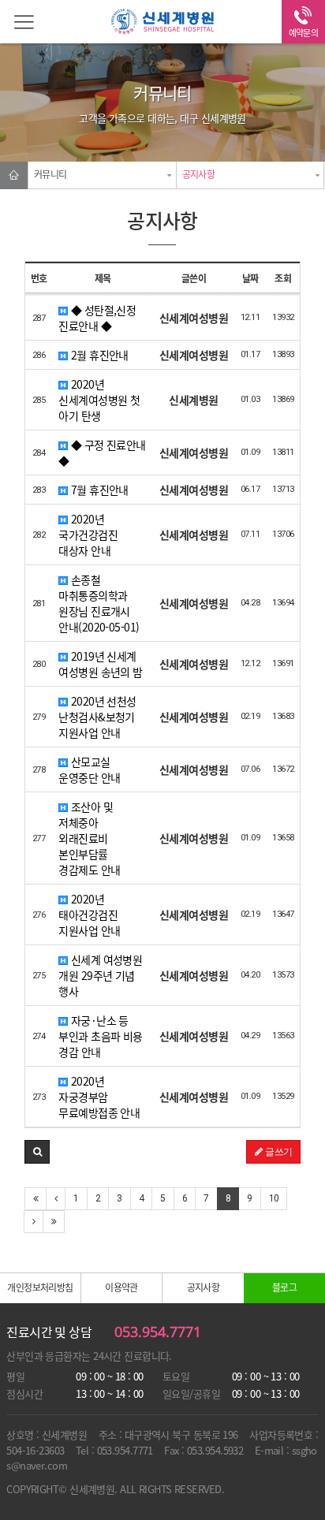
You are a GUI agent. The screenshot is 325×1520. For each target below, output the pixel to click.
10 (274, 1198)
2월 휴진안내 (98, 355)
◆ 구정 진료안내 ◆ (101, 452)
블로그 (284, 1287)
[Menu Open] (21, 21)
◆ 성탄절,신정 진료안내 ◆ (97, 317)
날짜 (250, 278)
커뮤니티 (50, 174)
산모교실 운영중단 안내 (89, 769)
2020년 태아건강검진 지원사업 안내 (89, 914)
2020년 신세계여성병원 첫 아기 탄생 (99, 399)
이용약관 (121, 1287)
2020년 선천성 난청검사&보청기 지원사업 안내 (97, 716)
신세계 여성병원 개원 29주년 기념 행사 (100, 975)
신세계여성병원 (162, 23)
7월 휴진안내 (98, 489)
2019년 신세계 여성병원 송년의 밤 (100, 664)
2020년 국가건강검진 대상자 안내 (88, 534)
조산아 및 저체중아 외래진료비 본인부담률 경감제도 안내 (89, 838)
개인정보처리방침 (40, 1287)
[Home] (14, 175)
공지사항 (198, 174)
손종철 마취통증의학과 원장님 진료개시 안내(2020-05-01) (98, 603)
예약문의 (304, 32)
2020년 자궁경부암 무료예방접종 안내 (99, 1096)
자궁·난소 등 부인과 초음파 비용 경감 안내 (100, 1036)
